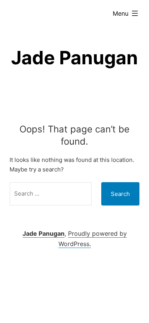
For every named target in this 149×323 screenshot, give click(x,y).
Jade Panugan (74, 57)
